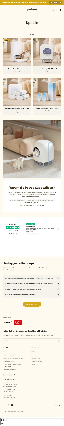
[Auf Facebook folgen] (4, 405)
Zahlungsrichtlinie (37, 361)
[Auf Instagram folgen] (8, 405)
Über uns (5, 352)
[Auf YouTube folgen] (12, 405)
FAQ (33, 352)
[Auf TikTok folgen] (16, 405)
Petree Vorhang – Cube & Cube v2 (47, 69)
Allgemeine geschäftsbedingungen (13, 358)
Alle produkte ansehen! (9, 369)
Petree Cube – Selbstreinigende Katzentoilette (12, 365)
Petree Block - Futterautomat (17, 69)
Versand (34, 355)
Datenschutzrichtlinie (9, 361)
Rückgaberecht (36, 358)
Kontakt (34, 364)
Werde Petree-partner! (9, 355)
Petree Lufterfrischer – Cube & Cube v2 (47, 108)
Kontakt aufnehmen (32, 304)
